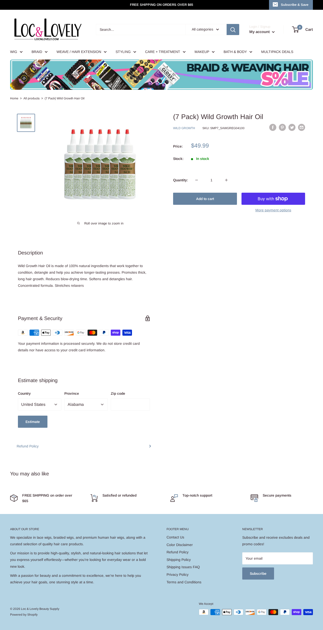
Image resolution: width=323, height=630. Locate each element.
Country (24, 393)
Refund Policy (28, 446)
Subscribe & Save (294, 5)
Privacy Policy (178, 574)
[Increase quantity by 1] (226, 180)
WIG (13, 52)
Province (71, 393)
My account (260, 32)
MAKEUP (202, 52)
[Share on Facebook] (272, 127)
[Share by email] (301, 127)
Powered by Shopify (24, 614)
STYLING (123, 52)
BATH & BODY (235, 52)
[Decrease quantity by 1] (196, 180)
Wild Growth (184, 128)
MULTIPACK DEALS (277, 52)
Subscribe (258, 573)
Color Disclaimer (180, 545)
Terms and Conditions (184, 582)
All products (31, 98)
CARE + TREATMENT (162, 52)
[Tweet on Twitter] (291, 127)
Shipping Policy (179, 560)
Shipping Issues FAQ (183, 567)
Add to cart (205, 199)
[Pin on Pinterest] (282, 127)
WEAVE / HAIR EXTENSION (79, 52)
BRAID (37, 52)
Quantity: (180, 180)
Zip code (118, 393)
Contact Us (175, 537)
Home (14, 98)
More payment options (273, 210)
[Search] (233, 29)
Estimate (32, 422)
